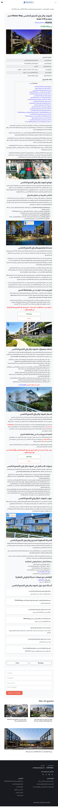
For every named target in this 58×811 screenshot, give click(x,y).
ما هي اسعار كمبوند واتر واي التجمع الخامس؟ (40, 114)
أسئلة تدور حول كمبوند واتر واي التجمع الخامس (40, 108)
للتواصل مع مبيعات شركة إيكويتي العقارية (41, 106)
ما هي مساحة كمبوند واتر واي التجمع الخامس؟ (40, 119)
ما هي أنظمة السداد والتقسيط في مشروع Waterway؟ (38, 116)
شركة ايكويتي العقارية (40, 22)
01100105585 (41, 580)
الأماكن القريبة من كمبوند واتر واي (43, 88)
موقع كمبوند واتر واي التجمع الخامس (42, 86)
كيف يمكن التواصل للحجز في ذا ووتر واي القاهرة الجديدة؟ (38, 121)
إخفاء (31, 83)
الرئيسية (52, 9)
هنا (40, 582)
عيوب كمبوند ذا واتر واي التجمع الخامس (42, 101)
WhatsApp (40, 663)
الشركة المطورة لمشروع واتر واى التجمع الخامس (40, 103)
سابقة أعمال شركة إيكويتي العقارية (42, 105)
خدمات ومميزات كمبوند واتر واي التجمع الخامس (40, 93)
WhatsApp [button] (29, 314)
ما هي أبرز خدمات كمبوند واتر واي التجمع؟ (41, 117)
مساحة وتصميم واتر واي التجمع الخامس (42, 90)
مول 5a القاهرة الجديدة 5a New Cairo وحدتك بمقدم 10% (39, 751)
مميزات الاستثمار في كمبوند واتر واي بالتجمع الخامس (39, 99)
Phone (17, 663)
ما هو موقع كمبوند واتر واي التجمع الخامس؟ (40, 110)
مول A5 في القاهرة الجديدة (43, 571)
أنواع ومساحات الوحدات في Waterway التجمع (40, 92)
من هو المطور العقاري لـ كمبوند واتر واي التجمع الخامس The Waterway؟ (34, 112)
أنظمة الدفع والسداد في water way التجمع (41, 97)
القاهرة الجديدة (45, 9)
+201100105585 (50, 767)
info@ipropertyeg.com (39, 767)
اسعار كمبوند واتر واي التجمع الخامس (42, 95)
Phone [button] (29, 318)
